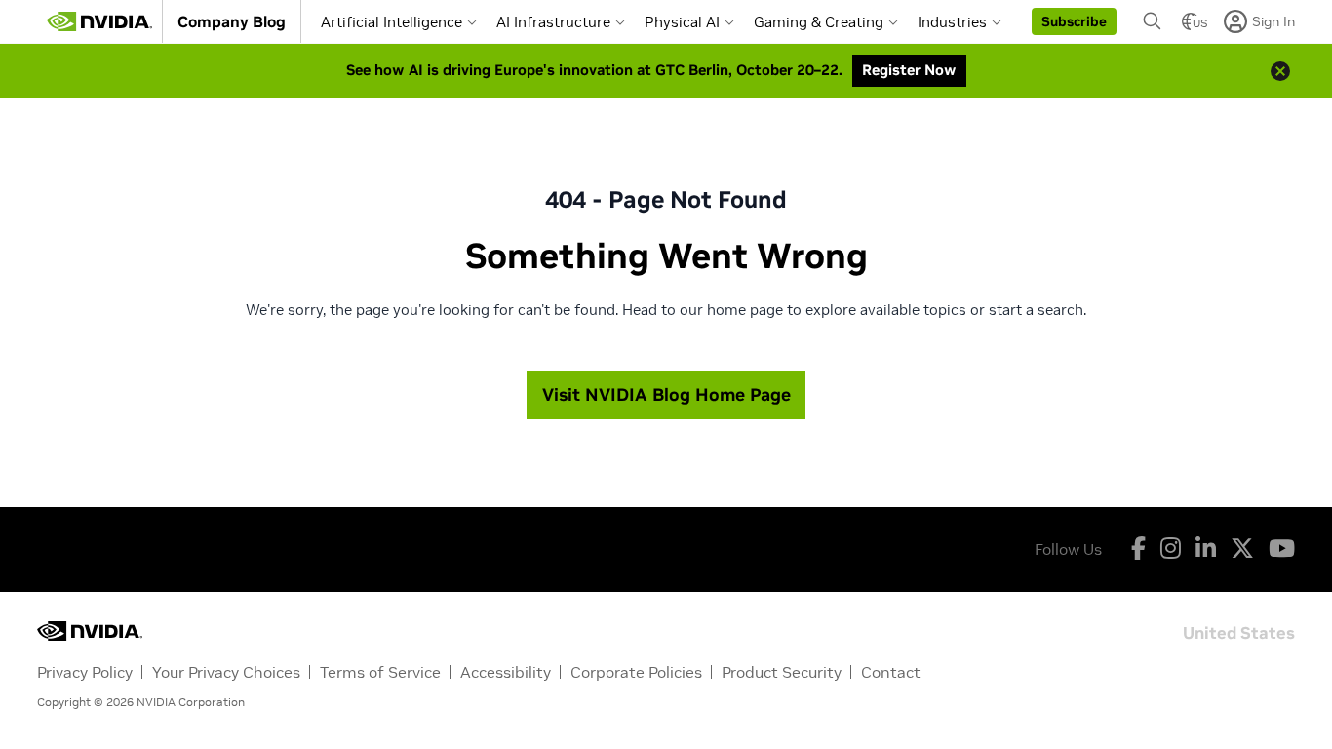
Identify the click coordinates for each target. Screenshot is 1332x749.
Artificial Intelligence (391, 22)
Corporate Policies (636, 672)
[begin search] (1152, 21)
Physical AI (682, 22)
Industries (952, 22)
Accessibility (505, 672)
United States (1239, 631)
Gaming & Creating (818, 22)
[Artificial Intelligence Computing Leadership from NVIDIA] (99, 21)
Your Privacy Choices (226, 672)
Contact (891, 672)
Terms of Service (380, 672)
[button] (1074, 21)
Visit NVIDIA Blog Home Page (666, 394)
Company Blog (231, 21)
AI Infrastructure (553, 22)
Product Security (782, 672)
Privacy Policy (85, 672)
